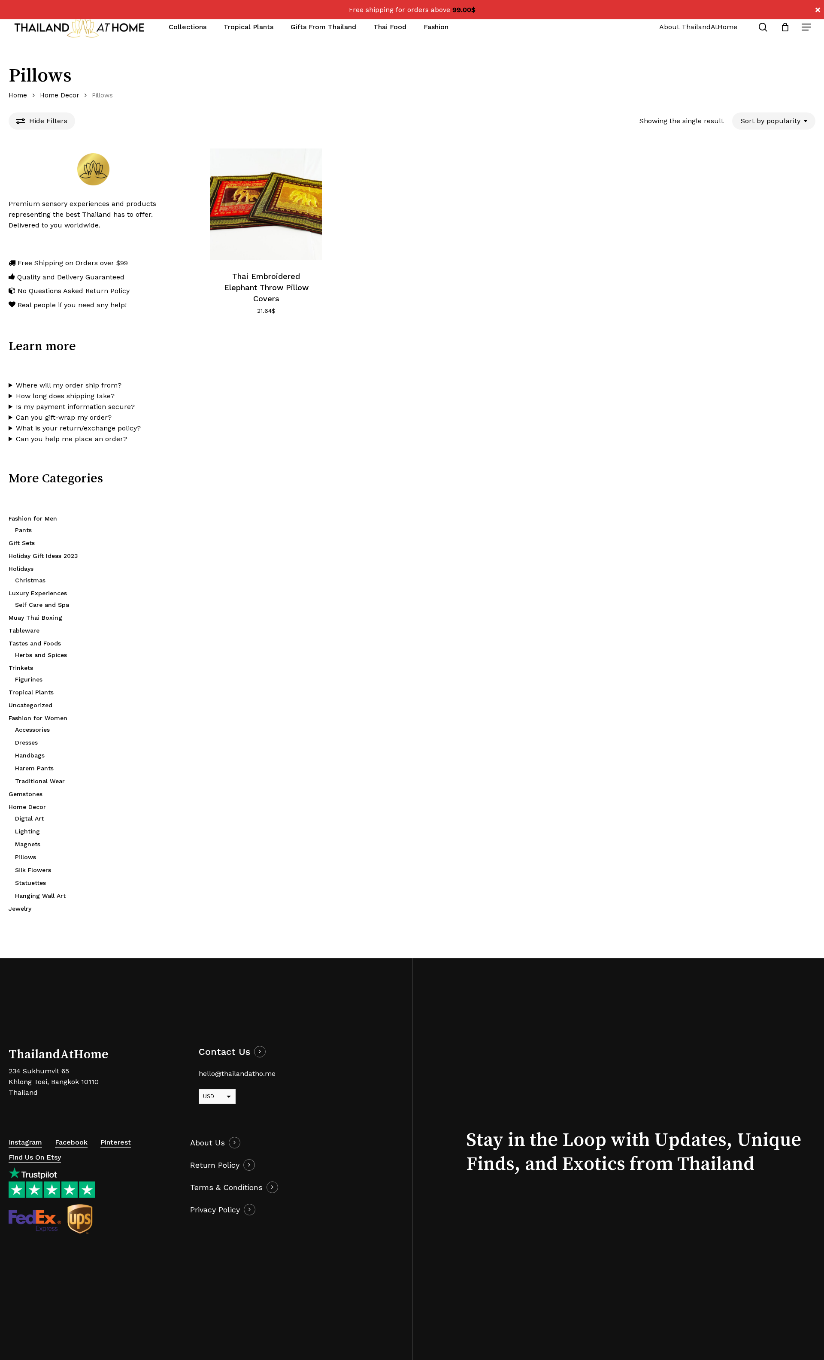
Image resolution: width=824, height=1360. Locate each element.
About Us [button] (207, 1142)
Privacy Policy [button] (215, 1209)
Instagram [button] (25, 1142)
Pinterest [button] (115, 1142)
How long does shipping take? (65, 396)
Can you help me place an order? (71, 439)
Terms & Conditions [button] (226, 1187)
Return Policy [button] (214, 1164)
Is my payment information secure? (75, 407)
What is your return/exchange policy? (78, 428)
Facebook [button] (71, 1142)
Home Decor (59, 95)
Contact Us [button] (224, 1051)
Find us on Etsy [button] (35, 1157)
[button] (807, 27)
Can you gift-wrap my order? (64, 417)
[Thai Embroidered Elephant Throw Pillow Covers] (266, 204)
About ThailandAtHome (698, 27)
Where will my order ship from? (68, 385)
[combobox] (773, 120)
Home (18, 95)
